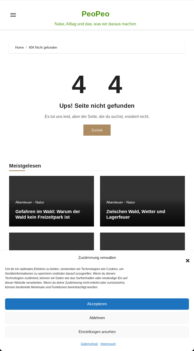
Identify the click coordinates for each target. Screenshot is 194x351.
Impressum (108, 344)
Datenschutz (89, 344)
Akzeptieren (97, 304)
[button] (185, 258)
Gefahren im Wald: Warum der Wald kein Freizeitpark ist (47, 214)
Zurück (97, 130)
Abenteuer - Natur (29, 202)
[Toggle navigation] (13, 15)
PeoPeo (95, 14)
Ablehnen (97, 318)
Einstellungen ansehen (97, 331)
